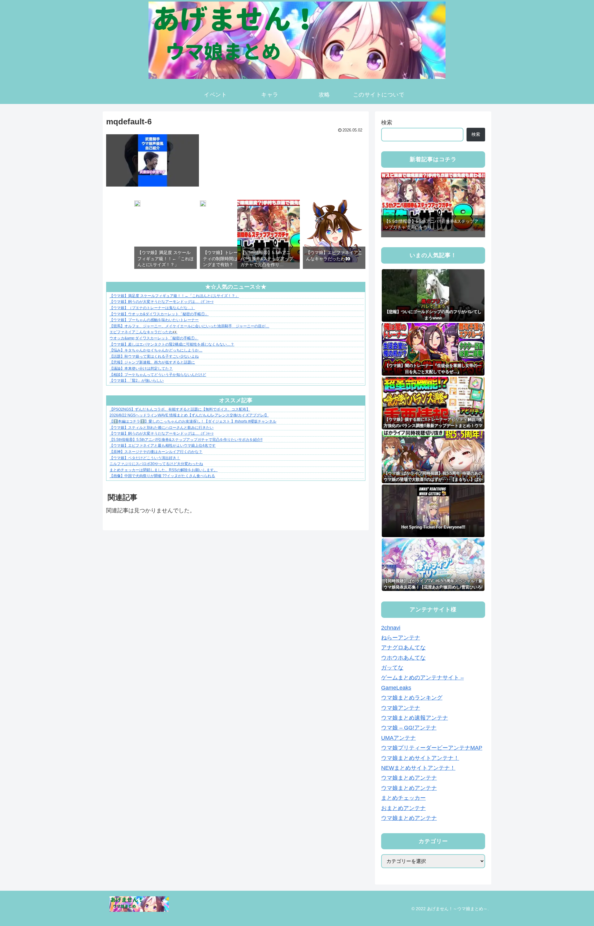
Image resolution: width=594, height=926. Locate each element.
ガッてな (392, 668)
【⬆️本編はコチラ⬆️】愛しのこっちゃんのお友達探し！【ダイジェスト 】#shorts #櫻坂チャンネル (193, 421)
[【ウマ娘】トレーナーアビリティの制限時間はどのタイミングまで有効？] (203, 205)
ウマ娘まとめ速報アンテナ (414, 718)
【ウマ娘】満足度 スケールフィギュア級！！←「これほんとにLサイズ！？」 (174, 296)
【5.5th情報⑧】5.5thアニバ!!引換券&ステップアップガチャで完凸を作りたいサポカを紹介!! (186, 439)
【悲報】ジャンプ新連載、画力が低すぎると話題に (152, 362)
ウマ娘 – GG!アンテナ (409, 728)
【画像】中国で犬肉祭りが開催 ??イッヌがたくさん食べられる (162, 476)
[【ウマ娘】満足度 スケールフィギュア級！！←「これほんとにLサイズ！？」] (137, 205)
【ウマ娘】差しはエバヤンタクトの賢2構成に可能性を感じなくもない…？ (172, 344)
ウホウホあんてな (403, 658)
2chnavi (390, 628)
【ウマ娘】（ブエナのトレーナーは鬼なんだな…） (152, 308)
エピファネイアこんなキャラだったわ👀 (143, 332)
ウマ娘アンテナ (400, 708)
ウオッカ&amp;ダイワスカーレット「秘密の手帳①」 (154, 338)
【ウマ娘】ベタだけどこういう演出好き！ (145, 458)
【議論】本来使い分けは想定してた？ (141, 368)
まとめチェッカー (403, 798)
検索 (386, 122)
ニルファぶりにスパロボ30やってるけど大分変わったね (156, 464)
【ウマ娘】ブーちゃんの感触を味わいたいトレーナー (154, 320)
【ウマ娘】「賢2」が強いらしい (137, 380)
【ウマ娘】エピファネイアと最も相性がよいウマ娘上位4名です (163, 445)
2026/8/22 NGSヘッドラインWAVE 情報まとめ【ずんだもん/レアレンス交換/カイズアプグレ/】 (189, 415)
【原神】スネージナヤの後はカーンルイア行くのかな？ (156, 452)
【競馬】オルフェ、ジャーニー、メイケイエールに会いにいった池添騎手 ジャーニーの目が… (189, 326)
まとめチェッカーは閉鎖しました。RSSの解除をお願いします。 (163, 470)
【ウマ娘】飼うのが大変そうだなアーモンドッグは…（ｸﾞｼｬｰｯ (161, 301)
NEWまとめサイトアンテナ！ (418, 768)
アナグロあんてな (403, 647)
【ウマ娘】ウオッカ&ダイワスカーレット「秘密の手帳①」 (159, 314)
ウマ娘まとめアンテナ (409, 778)
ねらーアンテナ (400, 638)
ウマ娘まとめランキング (411, 698)
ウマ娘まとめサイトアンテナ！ (420, 758)
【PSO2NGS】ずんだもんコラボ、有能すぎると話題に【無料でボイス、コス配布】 (180, 409)
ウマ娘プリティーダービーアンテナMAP (431, 748)
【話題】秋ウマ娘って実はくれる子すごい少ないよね (154, 356)
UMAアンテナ (398, 738)
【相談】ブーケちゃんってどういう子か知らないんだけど (158, 375)
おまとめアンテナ (403, 808)
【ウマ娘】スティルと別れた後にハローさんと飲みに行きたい (161, 427)
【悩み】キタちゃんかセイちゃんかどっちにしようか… (156, 350)
